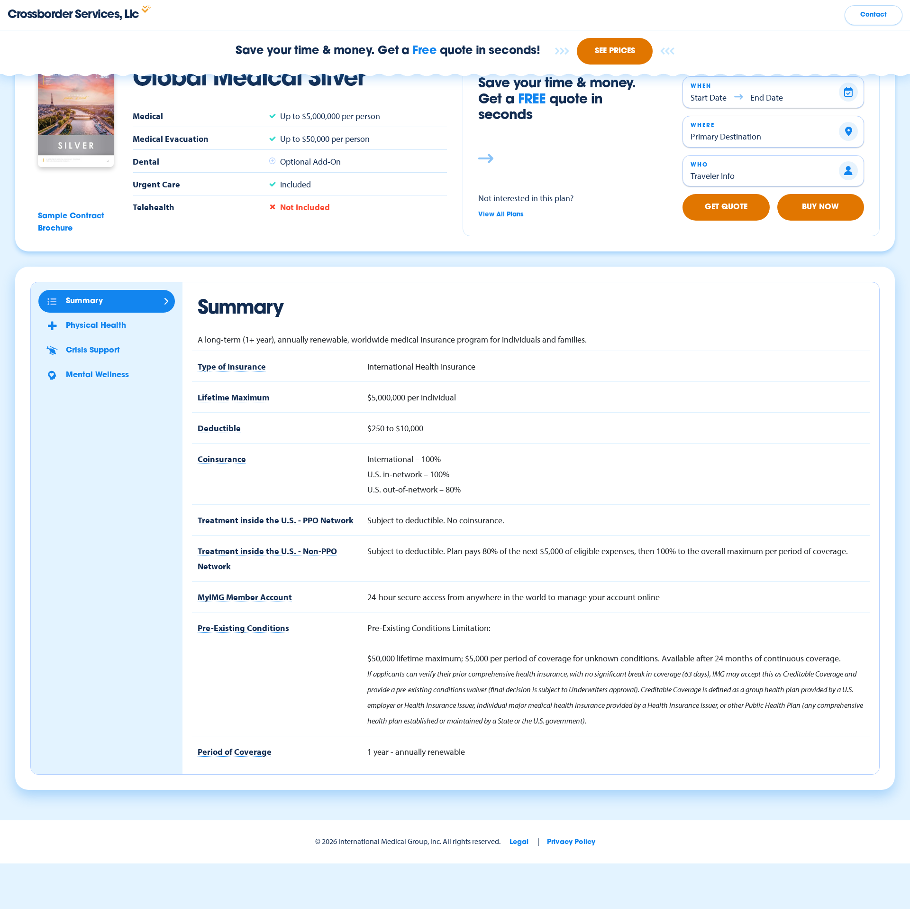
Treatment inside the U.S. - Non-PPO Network (267, 558)
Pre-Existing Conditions (243, 627)
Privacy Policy (571, 842)
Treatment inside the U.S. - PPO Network (276, 520)
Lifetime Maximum (233, 397)
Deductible (219, 428)
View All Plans (501, 215)
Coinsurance (222, 458)
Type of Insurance (232, 366)
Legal (519, 842)
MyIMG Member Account (245, 597)
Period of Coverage (235, 751)
